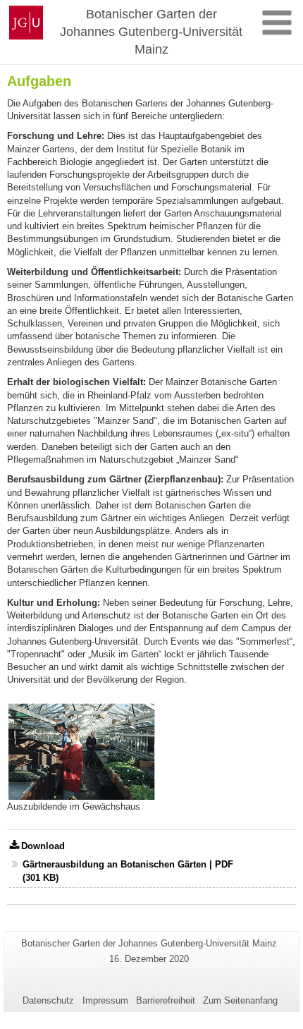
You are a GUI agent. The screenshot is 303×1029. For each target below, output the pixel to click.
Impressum (105, 1000)
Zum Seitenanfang (240, 1000)
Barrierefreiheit (165, 1000)
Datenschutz (48, 1000)
